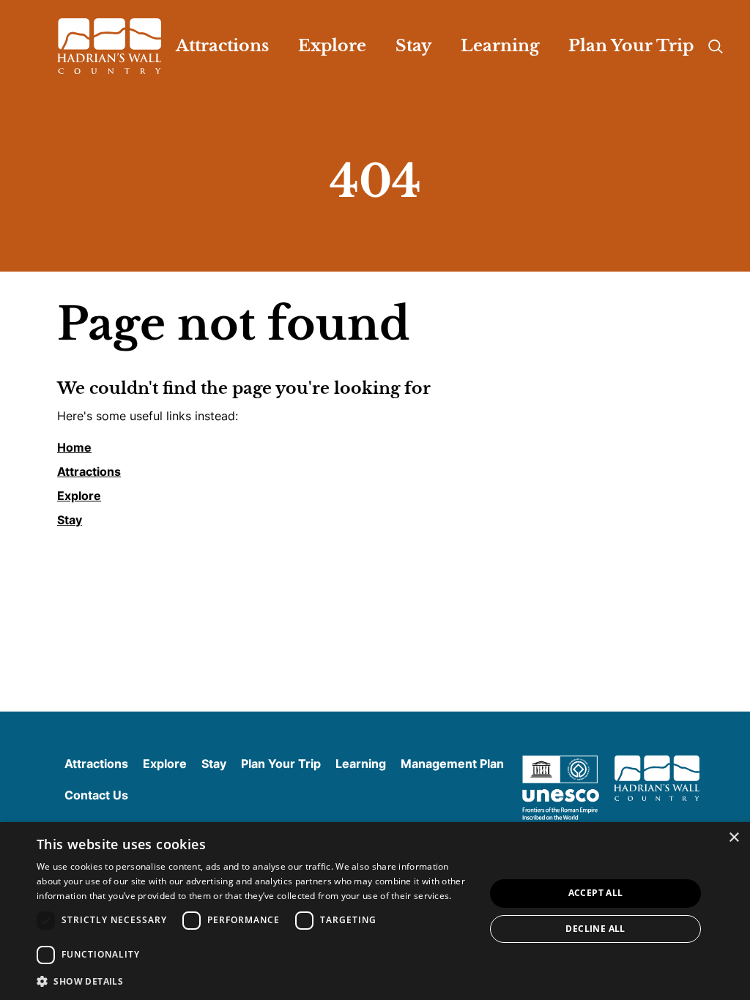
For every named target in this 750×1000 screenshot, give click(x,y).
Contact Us (96, 795)
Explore (79, 495)
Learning (360, 763)
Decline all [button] (595, 928)
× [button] (733, 837)
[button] (254, 980)
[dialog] (375, 911)
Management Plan (452, 763)
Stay (69, 519)
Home (74, 447)
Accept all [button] (595, 893)
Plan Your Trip (281, 763)
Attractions (89, 471)
